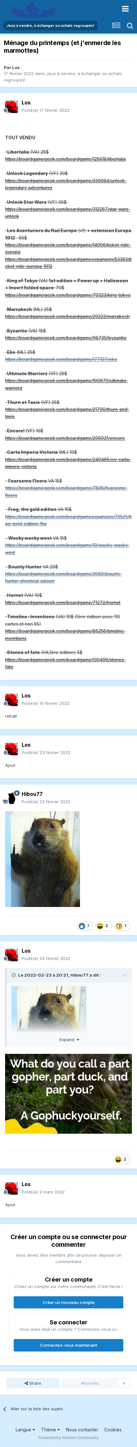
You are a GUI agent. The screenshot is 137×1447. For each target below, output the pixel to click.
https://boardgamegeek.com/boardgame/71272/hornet (62, 602)
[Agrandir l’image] (42, 858)
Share (34, 1383)
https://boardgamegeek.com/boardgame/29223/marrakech (67, 316)
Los (16, 67)
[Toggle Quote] (14, 975)
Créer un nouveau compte (69, 1302)
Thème (49, 1429)
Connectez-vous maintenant (68, 1345)
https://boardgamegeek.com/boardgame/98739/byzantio (65, 337)
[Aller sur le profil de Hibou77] (11, 798)
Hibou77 (79, 975)
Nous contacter (82, 1429)
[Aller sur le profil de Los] (11, 106)
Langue (24, 1429)
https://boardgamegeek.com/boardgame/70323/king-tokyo (68, 295)
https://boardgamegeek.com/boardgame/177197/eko (61, 359)
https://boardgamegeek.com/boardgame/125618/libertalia (65, 159)
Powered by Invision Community (68, 1437)
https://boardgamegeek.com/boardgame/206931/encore (65, 438)
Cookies (113, 1429)
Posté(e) (45, 110)
